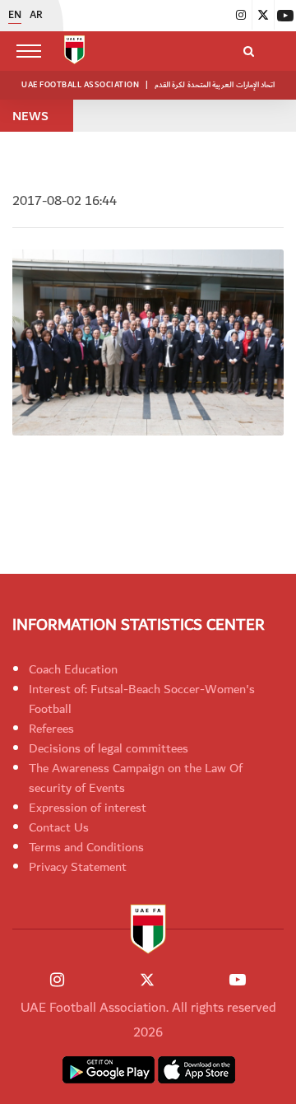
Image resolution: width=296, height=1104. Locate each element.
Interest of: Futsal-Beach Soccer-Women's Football (142, 699)
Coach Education (73, 669)
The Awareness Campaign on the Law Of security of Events (136, 778)
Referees (51, 728)
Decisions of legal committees (108, 748)
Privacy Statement (78, 867)
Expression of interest (87, 807)
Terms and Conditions (86, 847)
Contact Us (59, 827)
